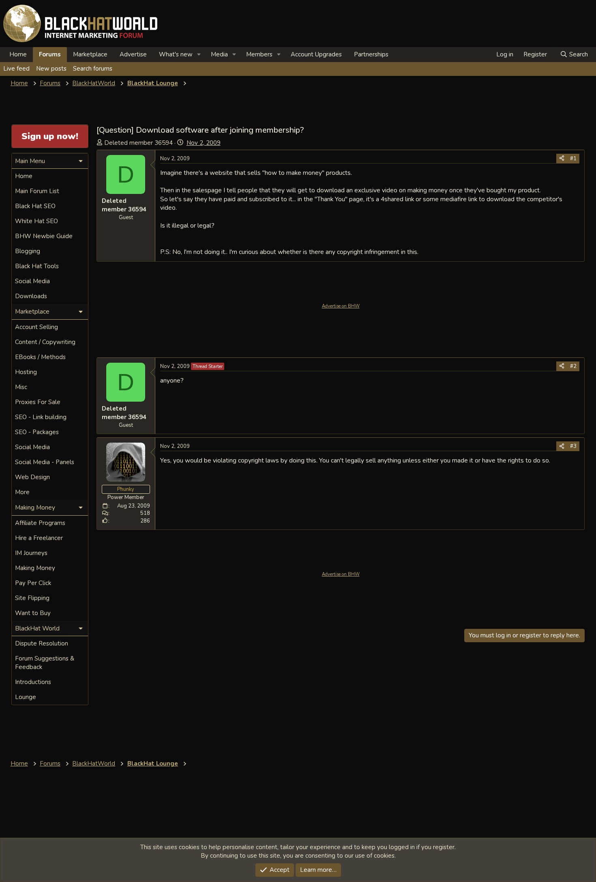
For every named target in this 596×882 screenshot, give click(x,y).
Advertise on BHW (341, 306)
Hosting (26, 372)
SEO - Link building (40, 417)
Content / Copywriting (45, 342)
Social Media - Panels (44, 462)
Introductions (33, 682)
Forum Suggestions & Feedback (44, 662)
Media (219, 54)
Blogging (27, 251)
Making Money (35, 568)
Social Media (32, 281)
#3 (573, 446)
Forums (50, 54)
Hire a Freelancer (39, 538)
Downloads (31, 296)
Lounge (25, 697)
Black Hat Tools (37, 266)
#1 (573, 158)
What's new (176, 54)
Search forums (92, 69)
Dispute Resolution (41, 643)
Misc (21, 387)
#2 (573, 366)
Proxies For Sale (37, 402)
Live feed (16, 69)
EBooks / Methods (40, 357)
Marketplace (90, 54)
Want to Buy (33, 613)
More (22, 492)
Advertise (133, 54)
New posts (51, 69)
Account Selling (36, 327)
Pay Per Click (33, 583)
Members (259, 54)
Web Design (32, 477)
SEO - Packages (37, 432)
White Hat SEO (36, 221)
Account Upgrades (316, 54)
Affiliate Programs (40, 523)
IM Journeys (31, 553)
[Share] (561, 158)
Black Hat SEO (35, 206)
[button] (199, 54)
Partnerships (371, 54)
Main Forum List (37, 191)
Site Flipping (32, 598)
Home (18, 54)
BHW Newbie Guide (44, 236)
